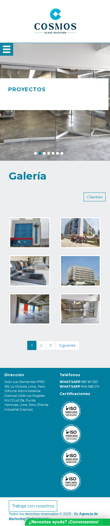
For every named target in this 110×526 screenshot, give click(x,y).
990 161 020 (89, 382)
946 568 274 (90, 386)
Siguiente (67, 345)
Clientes (94, 197)
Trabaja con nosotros (33, 506)
